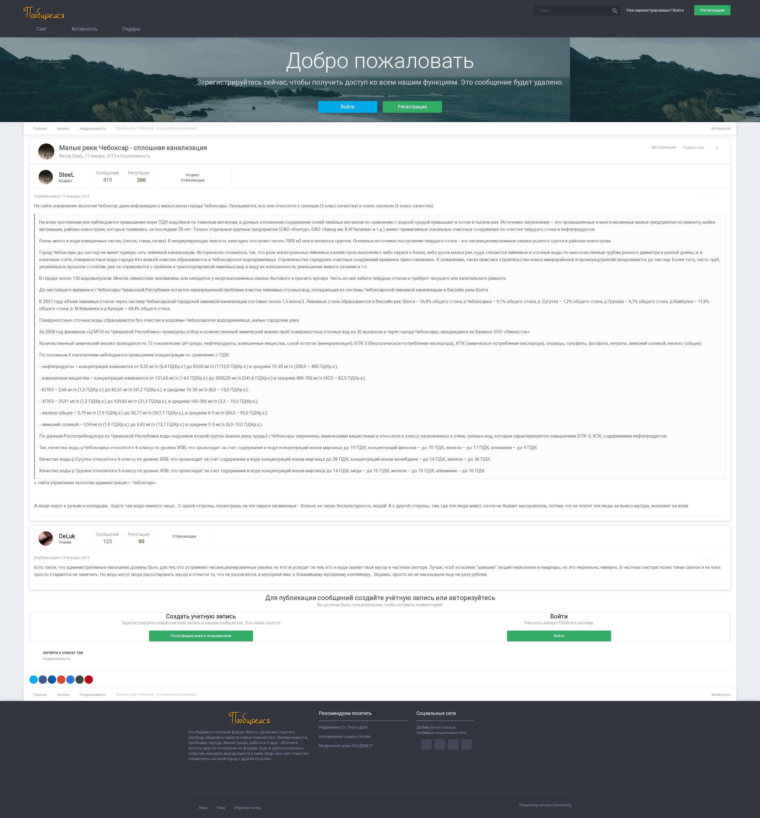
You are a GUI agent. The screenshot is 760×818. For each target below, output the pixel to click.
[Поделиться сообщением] (719, 196)
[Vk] (466, 744)
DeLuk (67, 536)
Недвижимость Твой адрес (343, 727)
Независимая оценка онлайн (345, 736)
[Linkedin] (453, 744)
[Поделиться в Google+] (61, 679)
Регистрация (712, 10)
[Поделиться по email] (79, 679)
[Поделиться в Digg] (52, 679)
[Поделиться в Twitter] (33, 679)
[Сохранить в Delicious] (70, 679)
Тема (221, 808)
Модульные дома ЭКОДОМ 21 (346, 745)
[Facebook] (426, 744)
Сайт (41, 29)
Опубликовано (62, 196)
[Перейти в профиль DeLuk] (46, 538)
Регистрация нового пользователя (201, 636)
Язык (203, 808)
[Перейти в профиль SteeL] (46, 151)
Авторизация (664, 147)
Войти (347, 107)
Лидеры (131, 29)
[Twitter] (440, 744)
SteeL (77, 156)
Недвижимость (135, 156)
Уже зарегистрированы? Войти (655, 10)
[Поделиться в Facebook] (43, 679)
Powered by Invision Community (545, 805)
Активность (83, 29)
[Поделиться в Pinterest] (89, 679)
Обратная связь (247, 808)
